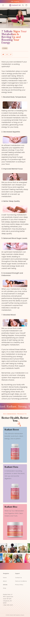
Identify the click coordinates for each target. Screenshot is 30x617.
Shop (4, 588)
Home (5, 577)
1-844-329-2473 (8, 605)
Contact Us (18, 577)
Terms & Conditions (21, 581)
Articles (5, 584)
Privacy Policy (19, 584)
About (5, 581)
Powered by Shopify (19, 615)
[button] (3, 5)
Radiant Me (12, 615)
